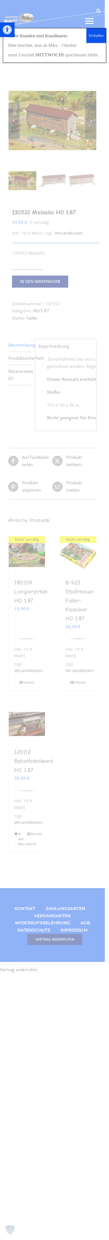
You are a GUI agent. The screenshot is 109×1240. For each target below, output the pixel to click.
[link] (7, 29)
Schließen (96, 35)
